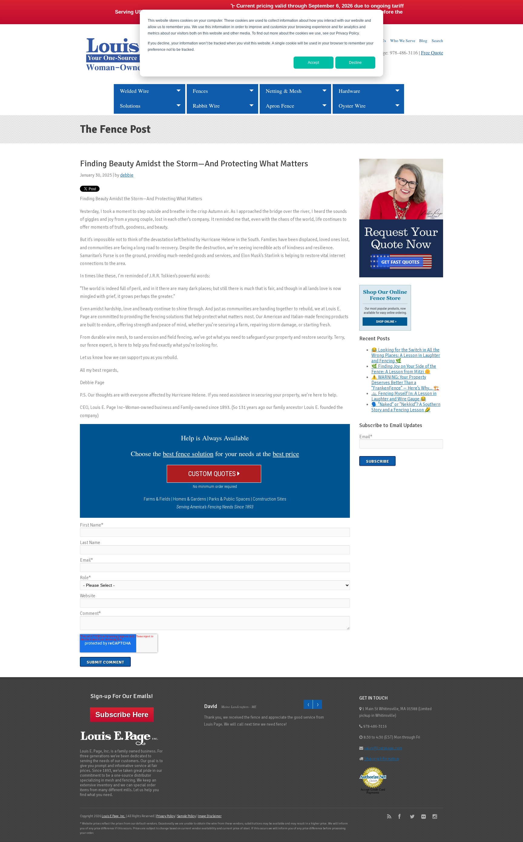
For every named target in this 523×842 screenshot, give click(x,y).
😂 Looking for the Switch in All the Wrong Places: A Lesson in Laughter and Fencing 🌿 (405, 355)
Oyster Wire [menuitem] (352, 105)
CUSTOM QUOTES (212, 474)
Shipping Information (381, 758)
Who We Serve (402, 40)
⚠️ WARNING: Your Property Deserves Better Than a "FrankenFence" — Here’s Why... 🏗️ (405, 382)
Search (437, 40)
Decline (355, 62)
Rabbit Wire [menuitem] (206, 105)
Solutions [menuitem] (130, 105)
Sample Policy (186, 816)
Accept (313, 62)
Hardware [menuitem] (349, 90)
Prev (308, 704)
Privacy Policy (165, 816)
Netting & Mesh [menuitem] (283, 90)
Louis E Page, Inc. (113, 816)
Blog (423, 40)
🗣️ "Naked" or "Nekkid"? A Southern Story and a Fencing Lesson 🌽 (405, 407)
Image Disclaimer (210, 816)
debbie (126, 175)
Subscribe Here (121, 714)
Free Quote (432, 52)
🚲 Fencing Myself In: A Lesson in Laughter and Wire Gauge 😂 (403, 396)
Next (317, 704)
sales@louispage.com (383, 748)
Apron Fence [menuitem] (280, 105)
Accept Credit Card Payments (373, 791)
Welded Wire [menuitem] (134, 90)
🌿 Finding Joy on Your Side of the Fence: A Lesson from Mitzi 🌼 (403, 369)
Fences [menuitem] (200, 90)
